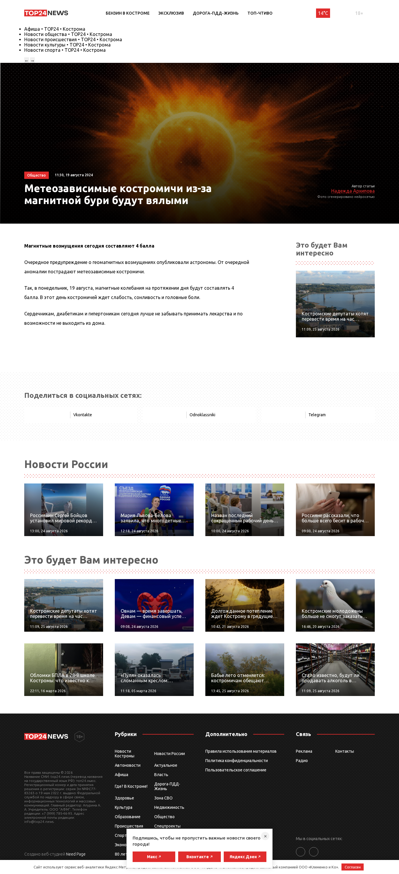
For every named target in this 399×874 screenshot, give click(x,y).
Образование (127, 816)
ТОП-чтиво (260, 13)
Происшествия (129, 826)
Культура (123, 807)
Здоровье (124, 798)
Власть (161, 774)
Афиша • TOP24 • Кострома (54, 29)
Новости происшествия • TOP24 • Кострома (73, 39)
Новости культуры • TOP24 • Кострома (67, 44)
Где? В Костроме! (131, 786)
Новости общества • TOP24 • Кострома (68, 34)
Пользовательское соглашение (235, 770)
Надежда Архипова (353, 191)
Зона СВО (163, 798)
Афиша (121, 774)
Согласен (353, 867)
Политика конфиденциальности (236, 760)
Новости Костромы (124, 753)
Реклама (304, 751)
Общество (164, 816)
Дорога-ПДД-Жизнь (216, 13)
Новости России (169, 753)
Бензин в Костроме (128, 13)
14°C (323, 13)
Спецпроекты (167, 826)
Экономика (125, 844)
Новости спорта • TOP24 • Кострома (65, 50)
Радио (302, 760)
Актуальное (165, 765)
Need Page (76, 854)
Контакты (344, 751)
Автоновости (127, 765)
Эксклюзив (171, 13)
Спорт (121, 835)
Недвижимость (169, 807)
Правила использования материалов (241, 751)
